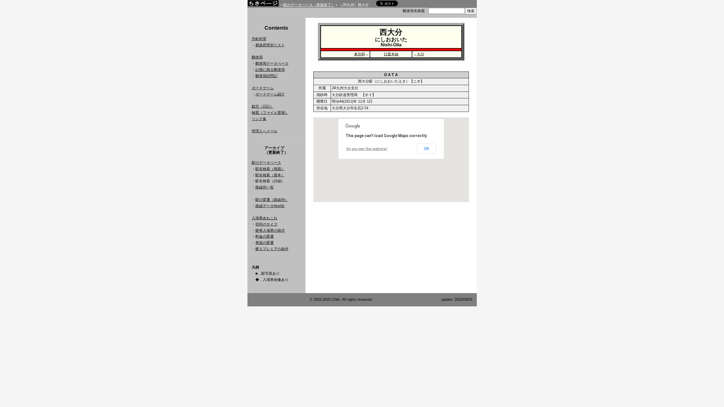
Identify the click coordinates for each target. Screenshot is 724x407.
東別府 (359, 54)
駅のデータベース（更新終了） (309, 5)
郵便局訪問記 (266, 76)
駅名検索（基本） (270, 175)
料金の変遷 (264, 236)
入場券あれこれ (264, 218)
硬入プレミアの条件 (271, 249)
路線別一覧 (264, 187)
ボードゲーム (263, 88)
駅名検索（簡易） (270, 169)
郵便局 (257, 57)
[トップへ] (263, 4)
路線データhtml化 (270, 206)
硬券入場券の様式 (270, 230)
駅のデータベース (266, 163)
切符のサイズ (266, 224)
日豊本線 (391, 54)
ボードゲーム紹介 (270, 94)
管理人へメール (264, 131)
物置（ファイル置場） (270, 113)
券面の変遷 (264, 243)
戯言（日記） (263, 106)
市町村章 (259, 39)
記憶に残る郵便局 (270, 70)
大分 (420, 54)
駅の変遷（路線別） (271, 200)
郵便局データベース (271, 63)
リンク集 (259, 119)
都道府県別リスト (270, 45)
